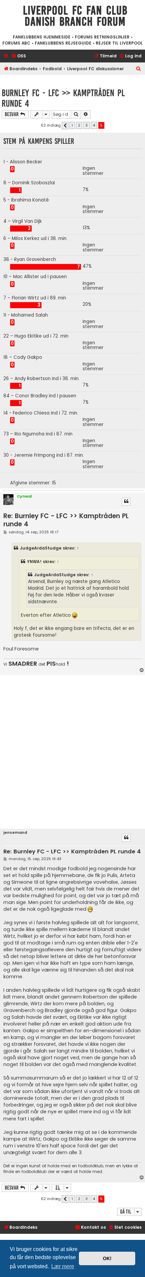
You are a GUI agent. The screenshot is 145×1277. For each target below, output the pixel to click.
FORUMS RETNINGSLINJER (102, 37)
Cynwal (24, 496)
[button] (65, 125)
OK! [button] (107, 1258)
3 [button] (86, 125)
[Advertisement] (72, 751)
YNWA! (34, 561)
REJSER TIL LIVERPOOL (119, 43)
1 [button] (72, 125)
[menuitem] (18, 56)
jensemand (15, 832)
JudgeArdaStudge (40, 548)
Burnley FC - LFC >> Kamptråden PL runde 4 (63, 98)
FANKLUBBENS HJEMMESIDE (41, 37)
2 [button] (79, 125)
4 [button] (94, 125)
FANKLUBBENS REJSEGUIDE (63, 43)
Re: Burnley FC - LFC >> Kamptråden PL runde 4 (66, 520)
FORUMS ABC (16, 43)
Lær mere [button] (62, 1266)
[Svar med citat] (126, 502)
